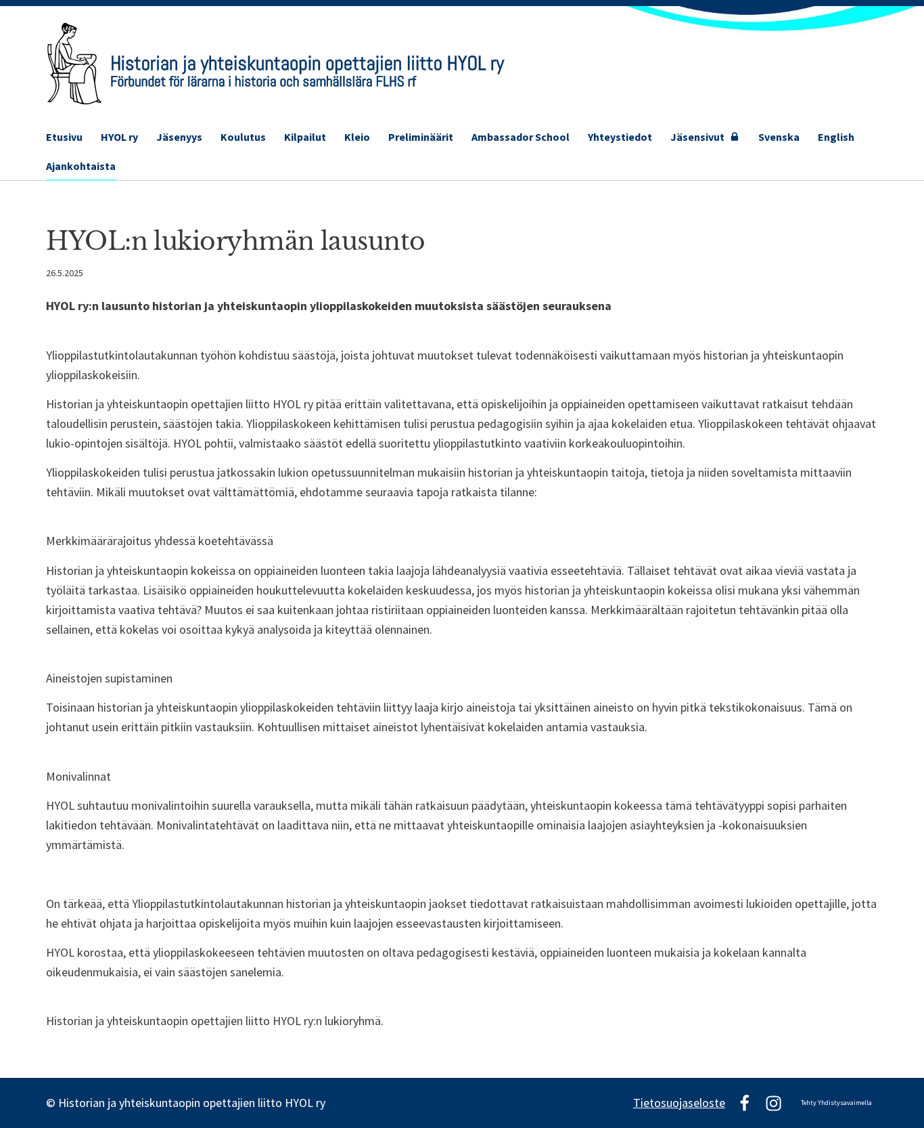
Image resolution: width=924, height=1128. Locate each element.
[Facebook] (744, 1103)
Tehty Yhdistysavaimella (836, 1102)
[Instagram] (773, 1103)
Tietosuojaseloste (679, 1102)
